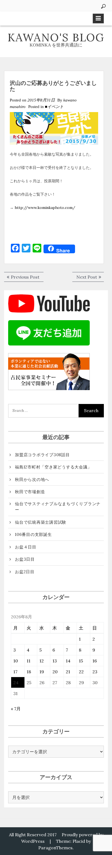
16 (94, 660)
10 (15, 660)
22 (81, 671)
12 (41, 660)
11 (28, 660)
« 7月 (16, 708)
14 (68, 660)
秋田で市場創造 (30, 491)
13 (54, 660)
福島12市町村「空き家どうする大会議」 (53, 467)
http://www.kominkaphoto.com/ (45, 207)
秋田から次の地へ (32, 479)
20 (55, 671)
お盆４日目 (25, 547)
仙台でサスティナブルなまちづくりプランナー (58, 507)
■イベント (54, 106)
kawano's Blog (56, 37)
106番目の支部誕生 (33, 534)
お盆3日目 (25, 559)
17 (15, 671)
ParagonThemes (55, 847)
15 (81, 660)
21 (68, 671)
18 (29, 671)
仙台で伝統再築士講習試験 (40, 522)
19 (41, 671)
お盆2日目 (25, 571)
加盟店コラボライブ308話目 (42, 454)
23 (94, 671)
